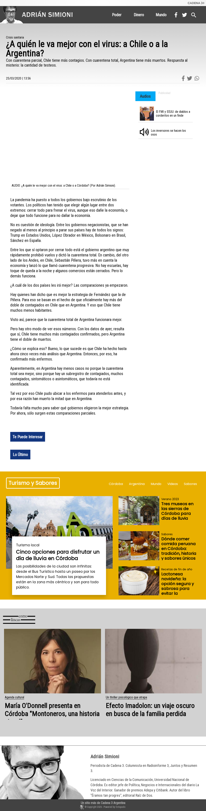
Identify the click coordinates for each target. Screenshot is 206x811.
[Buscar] (194, 14)
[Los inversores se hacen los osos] (167, 134)
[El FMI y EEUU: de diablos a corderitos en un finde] (167, 115)
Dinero (139, 14)
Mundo (161, 14)
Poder (117, 14)
